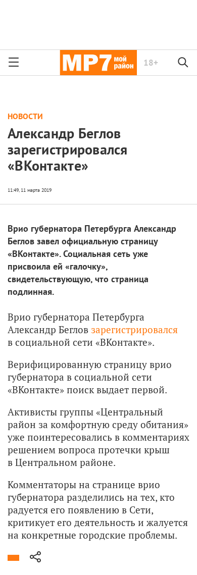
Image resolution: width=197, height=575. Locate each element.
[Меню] (13, 62)
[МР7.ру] (98, 62)
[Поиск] (183, 62)
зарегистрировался (134, 329)
